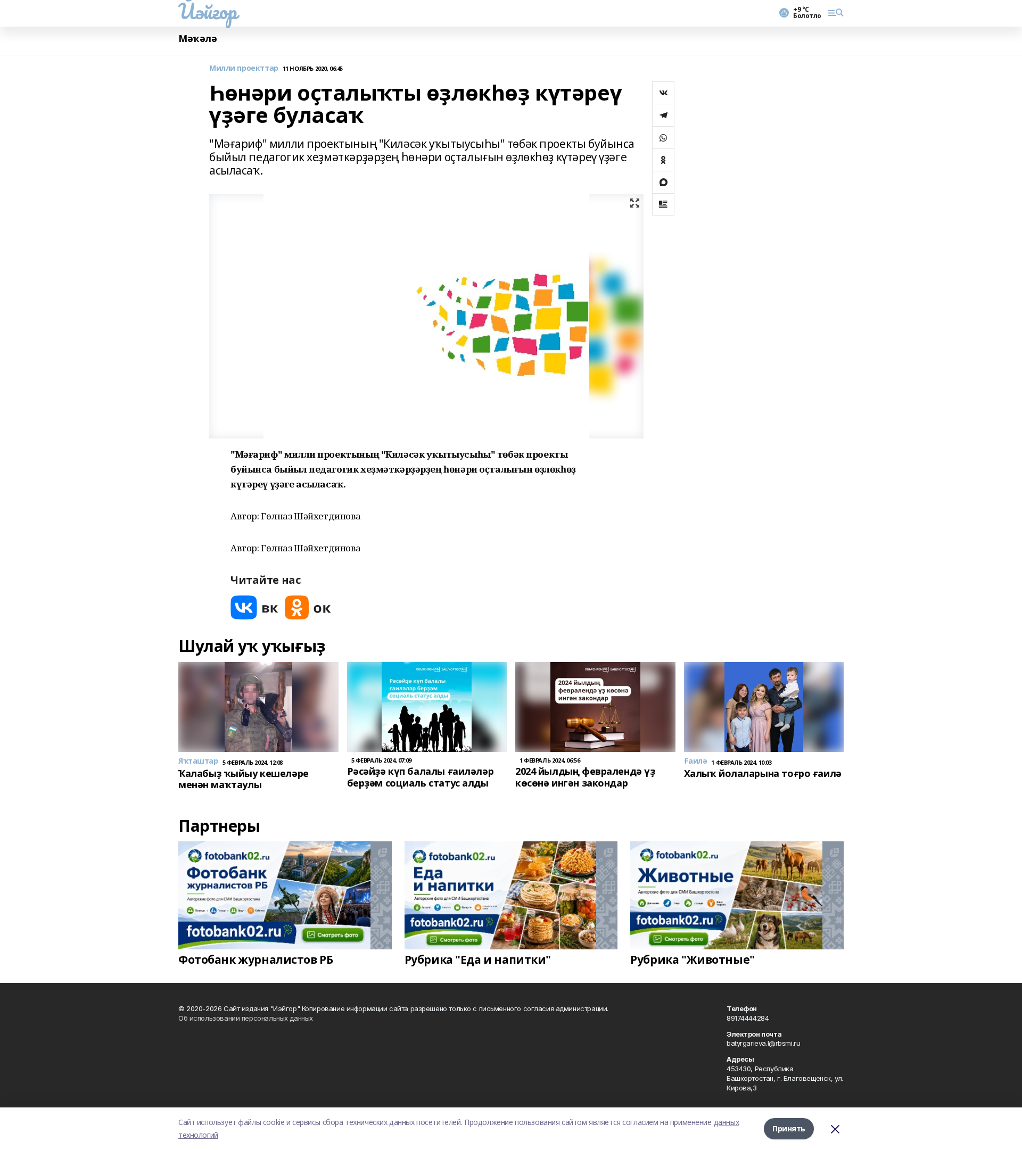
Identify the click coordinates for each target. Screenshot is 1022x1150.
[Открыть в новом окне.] (254, 607)
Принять (788, 1128)
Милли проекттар (243, 68)
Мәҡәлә (197, 38)
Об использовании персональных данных (245, 1018)
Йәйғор (207, 11)
